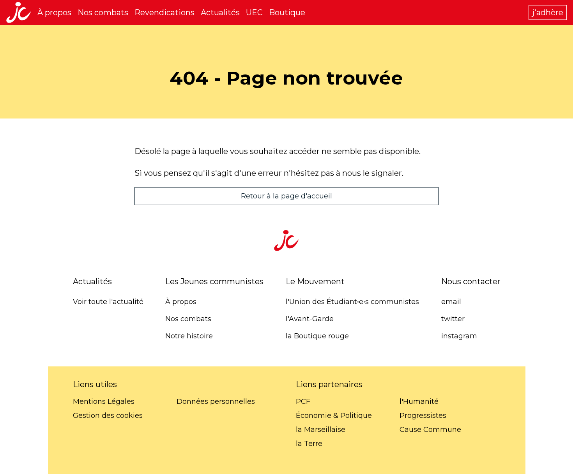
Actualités (220, 12)
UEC (254, 12)
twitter (453, 319)
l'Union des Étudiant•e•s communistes (352, 301)
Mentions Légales (103, 401)
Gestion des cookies (108, 415)
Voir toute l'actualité (108, 301)
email (451, 301)
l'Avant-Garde (310, 319)
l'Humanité (419, 401)
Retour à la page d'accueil (286, 196)
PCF (303, 401)
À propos (54, 12)
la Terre (309, 443)
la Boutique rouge (317, 336)
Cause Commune (430, 429)
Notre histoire (189, 336)
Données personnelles (216, 401)
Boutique (287, 12)
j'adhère (547, 12)
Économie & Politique (334, 415)
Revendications (164, 12)
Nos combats (103, 12)
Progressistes (423, 415)
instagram (459, 336)
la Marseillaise (320, 429)
